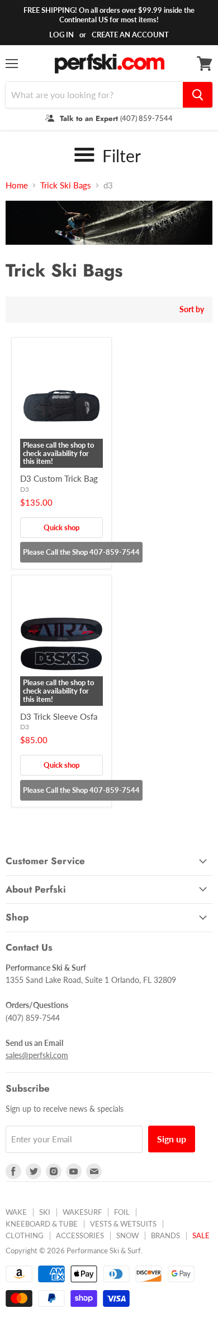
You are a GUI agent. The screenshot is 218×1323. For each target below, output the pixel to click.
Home (17, 185)
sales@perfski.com (37, 1055)
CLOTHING (25, 1235)
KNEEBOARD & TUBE (42, 1223)
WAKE (16, 1212)
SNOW (127, 1235)
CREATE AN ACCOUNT (130, 34)
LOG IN (61, 34)
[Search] (197, 95)
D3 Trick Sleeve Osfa (58, 716)
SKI (44, 1212)
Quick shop (61, 527)
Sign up (171, 1138)
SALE (201, 1235)
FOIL (122, 1212)
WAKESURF (82, 1212)
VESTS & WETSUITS (123, 1223)
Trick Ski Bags (65, 185)
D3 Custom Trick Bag (59, 478)
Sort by (191, 309)
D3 (24, 489)
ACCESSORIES (80, 1235)
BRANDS (165, 1235)
